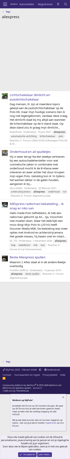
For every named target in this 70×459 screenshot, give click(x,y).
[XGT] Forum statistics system (22, 387)
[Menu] (5, 4)
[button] (40, 370)
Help (62, 374)
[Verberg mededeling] (62, 397)
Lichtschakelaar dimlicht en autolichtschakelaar (30, 97)
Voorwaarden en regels (27, 374)
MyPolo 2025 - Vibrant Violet (21, 369)
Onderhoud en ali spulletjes (30, 151)
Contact (7, 374)
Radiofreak (16, 132)
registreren (50, 422)
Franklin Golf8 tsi (19, 270)
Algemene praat (41, 195)
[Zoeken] (65, 4)
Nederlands (53, 369)
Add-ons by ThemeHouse (16, 390)
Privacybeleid (50, 374)
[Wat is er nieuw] (58, 4)
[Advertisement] (35, 56)
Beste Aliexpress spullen (28, 257)
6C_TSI (13, 240)
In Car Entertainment (30, 249)
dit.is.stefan (16, 188)
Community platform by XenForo (32, 385)
